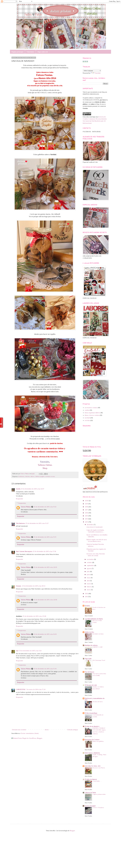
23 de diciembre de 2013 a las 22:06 (45, 600)
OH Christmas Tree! (99, 660)
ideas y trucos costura (92, 415)
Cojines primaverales (99, 794)
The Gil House (89, 672)
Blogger (72, 831)
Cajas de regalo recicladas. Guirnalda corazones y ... (95, 531)
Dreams (87, 606)
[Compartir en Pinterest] (47, 474)
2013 (86, 522)
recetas (52, 476)
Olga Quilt (88, 659)
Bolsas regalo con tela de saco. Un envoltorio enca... (96, 540)
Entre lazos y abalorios (92, 753)
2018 (86, 507)
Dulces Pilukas (26, 507)
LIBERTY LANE (98, 647)
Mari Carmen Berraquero (24, 551)
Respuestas (22, 503)
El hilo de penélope (91, 713)
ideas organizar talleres (92, 413)
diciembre (90, 524)
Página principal (17, 52)
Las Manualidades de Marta (94, 619)
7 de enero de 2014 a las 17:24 (35, 689)
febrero (89, 587)
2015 (86, 516)
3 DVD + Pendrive (98, 807)
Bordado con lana (98, 634)
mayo (89, 578)
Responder (19, 499)
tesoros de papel (90, 806)
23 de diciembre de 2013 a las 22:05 (45, 567)
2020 (87, 501)
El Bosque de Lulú (91, 685)
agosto (89, 568)
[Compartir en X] (43, 474)
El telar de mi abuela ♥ (92, 726)
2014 (86, 519)
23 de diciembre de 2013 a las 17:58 (44, 551)
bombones (21, 476)
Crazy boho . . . (97, 781)
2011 (86, 596)
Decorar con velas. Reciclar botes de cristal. (95, 554)
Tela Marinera (20, 523)
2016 (86, 513)
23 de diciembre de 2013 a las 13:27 (37, 523)
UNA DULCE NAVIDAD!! (94, 527)
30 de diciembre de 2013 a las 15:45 (45, 669)
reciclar (87, 420)
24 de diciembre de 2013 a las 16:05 (45, 634)
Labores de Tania (90, 792)
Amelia (18, 489)
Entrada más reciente (19, 730)
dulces (32, 476)
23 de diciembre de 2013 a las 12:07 (32, 489)
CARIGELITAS (20, 689)
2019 (86, 504)
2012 (86, 593)
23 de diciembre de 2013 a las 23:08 (34, 616)
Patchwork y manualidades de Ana (94, 699)
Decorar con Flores (99, 768)
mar (17, 651)
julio (88, 571)
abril (88, 581)
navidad (47, 476)
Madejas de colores (91, 645)
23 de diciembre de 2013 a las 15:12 (45, 507)
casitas (87, 410)
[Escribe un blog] (42, 474)
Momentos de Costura (92, 739)
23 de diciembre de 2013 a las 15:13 (45, 537)
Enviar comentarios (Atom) (30, 733)
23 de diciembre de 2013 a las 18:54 (33, 586)
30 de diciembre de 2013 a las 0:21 (30, 651)
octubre (89, 562)
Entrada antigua (72, 730)
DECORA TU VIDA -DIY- (93, 766)
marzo (89, 584)
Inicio (47, 730)
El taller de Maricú (91, 779)
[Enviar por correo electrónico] (40, 474)
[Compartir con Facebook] (45, 474)
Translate (98, 73)
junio (88, 574)
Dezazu (19, 586)
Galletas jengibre (40, 476)
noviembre (90, 559)
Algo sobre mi (42, 52)
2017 (86, 510)
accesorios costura (91, 408)
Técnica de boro (98, 701)
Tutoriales (30, 52)
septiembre (90, 565)
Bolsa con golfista (98, 741)
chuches (27, 476)
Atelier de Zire (89, 632)
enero (89, 590)
